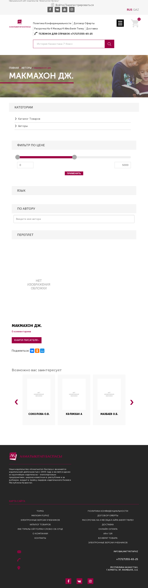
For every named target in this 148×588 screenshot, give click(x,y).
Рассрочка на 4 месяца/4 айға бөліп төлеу (59, 28)
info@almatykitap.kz (126, 551)
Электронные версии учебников (40, 520)
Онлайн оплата (107, 529)
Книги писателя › (26, 340)
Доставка (92, 28)
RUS (129, 9)
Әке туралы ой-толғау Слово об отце (40, 529)
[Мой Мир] (42, 351)
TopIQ (40, 511)
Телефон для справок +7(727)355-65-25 (63, 33)
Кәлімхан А (74, 414)
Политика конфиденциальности (52, 23)
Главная (14, 68)
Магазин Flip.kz (40, 515)
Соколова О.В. (38, 414)
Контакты (40, 538)
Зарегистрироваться (79, 5)
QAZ (136, 9)
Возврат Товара (107, 538)
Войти (60, 5)
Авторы (26, 68)
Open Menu (120, 23)
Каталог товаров (29, 118)
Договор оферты (84, 23)
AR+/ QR (107, 533)
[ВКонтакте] (32, 351)
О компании (40, 533)
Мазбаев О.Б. (109, 414)
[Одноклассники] (37, 351)
